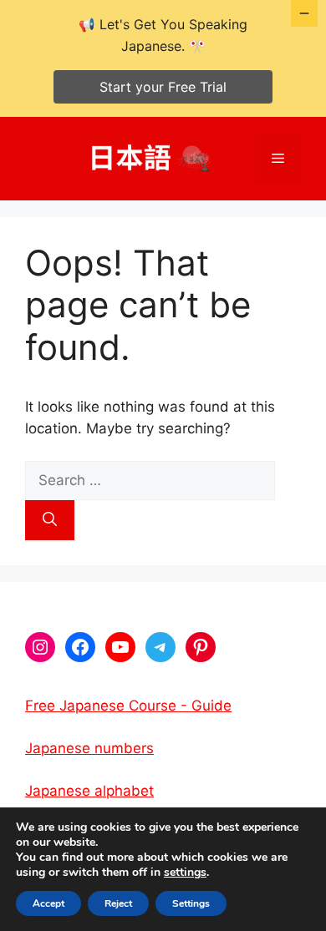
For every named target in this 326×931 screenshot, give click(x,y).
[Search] (49, 520)
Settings (191, 903)
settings (185, 872)
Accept (48, 903)
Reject (118, 903)
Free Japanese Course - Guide (128, 705)
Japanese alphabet (89, 790)
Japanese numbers (89, 748)
